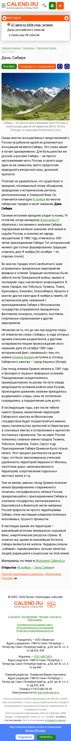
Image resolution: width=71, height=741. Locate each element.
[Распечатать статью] (67, 66)
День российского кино (24, 30)
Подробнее (25, 737)
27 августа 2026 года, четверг (32, 25)
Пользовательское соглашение (34, 627)
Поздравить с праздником (37, 66)
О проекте (14, 616)
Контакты (56, 616)
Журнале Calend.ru (50, 561)
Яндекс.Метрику (35, 730)
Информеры (35, 619)
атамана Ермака (23, 357)
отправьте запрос (55, 720)
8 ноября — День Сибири (35, 567)
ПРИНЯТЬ (46, 737)
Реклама (44, 616)
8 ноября (9, 66)
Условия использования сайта (35, 624)
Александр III (49, 220)
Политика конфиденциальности (34, 630)
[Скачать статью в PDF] (59, 66)
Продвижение (29, 616)
